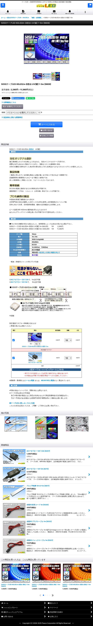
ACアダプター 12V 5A (19, 282)
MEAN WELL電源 (47, 380)
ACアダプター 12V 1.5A (19, 279)
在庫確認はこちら (9, 102)
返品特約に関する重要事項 (12, 117)
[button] (3, 5)
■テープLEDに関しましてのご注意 (22, 403)
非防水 (31, 149)
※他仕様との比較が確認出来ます (49, 252)
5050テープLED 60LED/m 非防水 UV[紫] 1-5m (35, 346)
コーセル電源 (29, 380)
